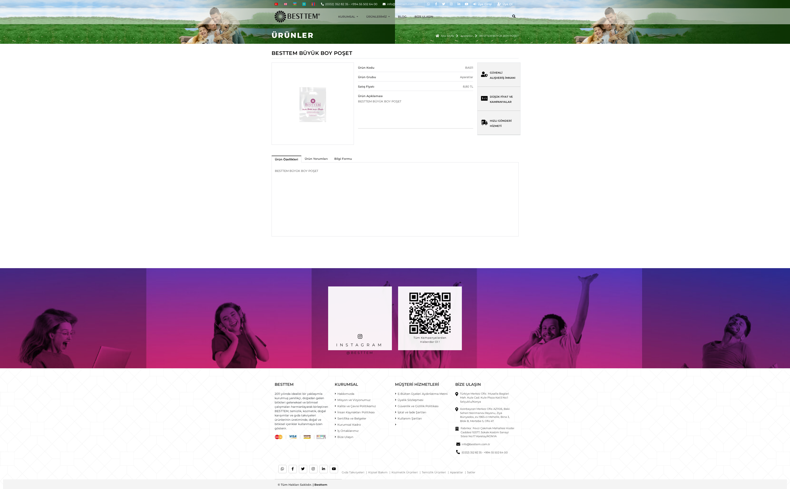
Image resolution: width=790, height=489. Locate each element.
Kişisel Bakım (378, 472)
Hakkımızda (345, 393)
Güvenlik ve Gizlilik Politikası (418, 406)
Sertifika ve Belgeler (351, 418)
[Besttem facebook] (436, 4)
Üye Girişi (485, 4)
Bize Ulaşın (424, 17)
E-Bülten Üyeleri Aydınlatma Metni (423, 393)
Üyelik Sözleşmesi (410, 400)
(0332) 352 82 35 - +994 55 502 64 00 (351, 4)
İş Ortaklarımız (348, 430)
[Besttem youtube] (466, 4)
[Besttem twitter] (443, 4)
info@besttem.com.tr (476, 444)
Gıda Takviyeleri (353, 472)
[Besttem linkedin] (458, 4)
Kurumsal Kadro (349, 424)
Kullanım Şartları (410, 418)
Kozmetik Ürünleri (405, 472)
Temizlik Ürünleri (434, 472)
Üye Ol (507, 4)
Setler (471, 472)
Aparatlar (466, 35)
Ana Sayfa (447, 35)
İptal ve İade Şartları (412, 412)
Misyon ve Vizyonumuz (354, 400)
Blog (402, 17)
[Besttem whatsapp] (428, 4)
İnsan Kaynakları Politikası (356, 412)
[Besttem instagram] (451, 4)
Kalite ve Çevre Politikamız (356, 406)
